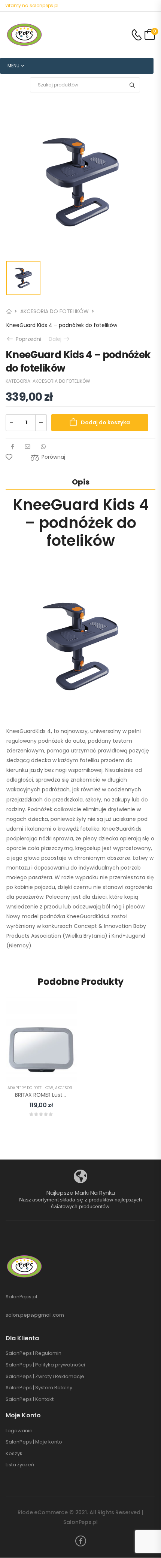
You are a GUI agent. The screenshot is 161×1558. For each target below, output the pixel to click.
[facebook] (80, 1541)
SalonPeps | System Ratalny (39, 1388)
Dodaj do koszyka (105, 422)
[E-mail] (27, 446)
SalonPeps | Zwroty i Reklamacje (45, 1377)
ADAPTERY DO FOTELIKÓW (30, 1088)
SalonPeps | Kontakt (30, 1399)
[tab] (80, 482)
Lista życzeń (20, 1465)
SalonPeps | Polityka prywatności (45, 1365)
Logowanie (19, 1431)
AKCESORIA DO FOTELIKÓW (54, 311)
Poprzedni (25, 339)
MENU (13, 65)
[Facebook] (12, 446)
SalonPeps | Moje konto (34, 1442)
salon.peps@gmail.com (35, 1315)
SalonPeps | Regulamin (33, 1353)
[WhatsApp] (43, 446)
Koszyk (14, 1454)
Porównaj (53, 457)
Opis (80, 482)
